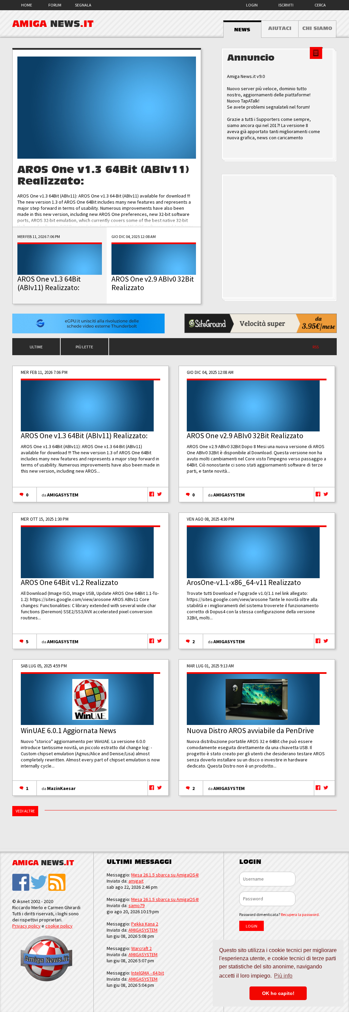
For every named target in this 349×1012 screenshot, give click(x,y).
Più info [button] (283, 976)
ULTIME (36, 346)
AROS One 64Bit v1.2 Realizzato (69, 582)
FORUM (54, 4)
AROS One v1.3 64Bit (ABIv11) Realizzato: (84, 435)
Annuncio (250, 58)
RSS (316, 346)
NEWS (242, 29)
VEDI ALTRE (25, 810)
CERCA (320, 4)
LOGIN (252, 4)
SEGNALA (83, 4)
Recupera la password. (300, 914)
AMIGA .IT (53, 23)
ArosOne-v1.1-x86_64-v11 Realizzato (244, 582)
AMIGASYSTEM (62, 495)
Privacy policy (26, 926)
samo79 (136, 905)
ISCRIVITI (285, 4)
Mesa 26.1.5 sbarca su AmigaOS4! (165, 875)
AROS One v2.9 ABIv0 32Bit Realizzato (245, 435)
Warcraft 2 (141, 948)
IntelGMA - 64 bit (147, 973)
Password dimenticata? (279, 914)
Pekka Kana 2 (144, 924)
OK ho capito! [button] (278, 993)
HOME (26, 4)
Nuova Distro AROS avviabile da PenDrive (250, 730)
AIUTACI (279, 28)
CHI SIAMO (317, 28)
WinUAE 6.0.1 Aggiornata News (68, 730)
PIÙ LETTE (84, 346)
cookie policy (59, 926)
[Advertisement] (279, 237)
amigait (135, 881)
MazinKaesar (61, 788)
